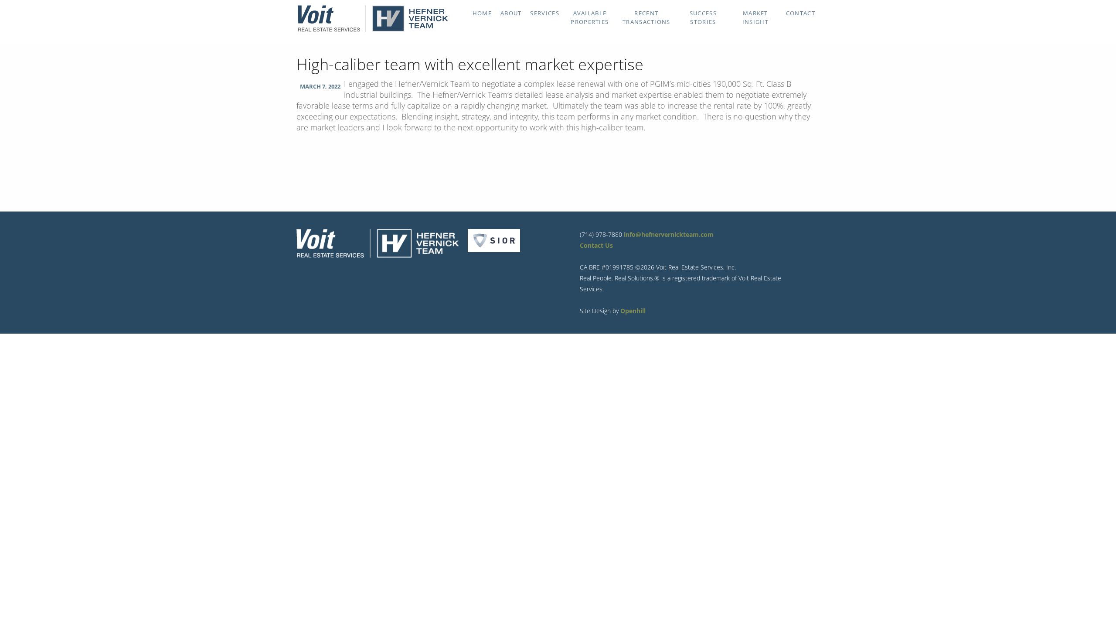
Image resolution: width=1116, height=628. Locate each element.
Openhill (633, 311)
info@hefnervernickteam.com (669, 234)
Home (482, 13)
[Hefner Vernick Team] (372, 29)
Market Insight (755, 17)
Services (544, 13)
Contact (800, 13)
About (511, 13)
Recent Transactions (646, 17)
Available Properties (590, 17)
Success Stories (703, 17)
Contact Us (596, 245)
